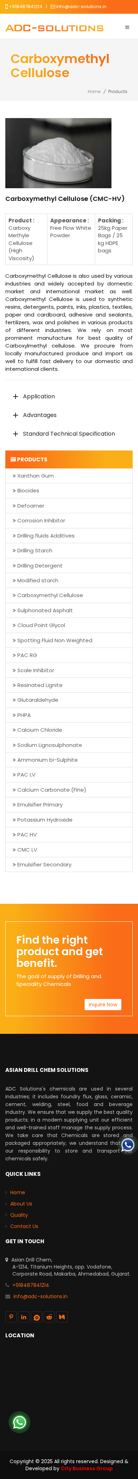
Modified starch (37, 580)
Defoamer (30, 505)
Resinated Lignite (40, 685)
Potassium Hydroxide (45, 819)
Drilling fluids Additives (46, 535)
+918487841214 (25, 6)
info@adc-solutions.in (81, 6)
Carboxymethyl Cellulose (50, 595)
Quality (19, 1215)
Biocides (28, 490)
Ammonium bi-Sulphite (47, 759)
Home (94, 91)
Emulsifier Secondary (44, 864)
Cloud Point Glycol (41, 625)
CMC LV (27, 849)
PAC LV (26, 774)
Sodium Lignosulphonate (49, 745)
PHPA (24, 715)
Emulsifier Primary (40, 804)
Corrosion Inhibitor (41, 520)
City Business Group (87, 1468)
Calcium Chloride (39, 730)
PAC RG (27, 655)
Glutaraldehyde (37, 700)
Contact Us (24, 1226)
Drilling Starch (34, 550)
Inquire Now (103, 1004)
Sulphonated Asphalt (45, 610)
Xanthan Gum (35, 475)
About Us (21, 1203)
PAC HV (27, 834)
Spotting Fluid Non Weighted (54, 640)
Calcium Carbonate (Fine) (51, 789)
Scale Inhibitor (35, 670)
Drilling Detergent (40, 565)
